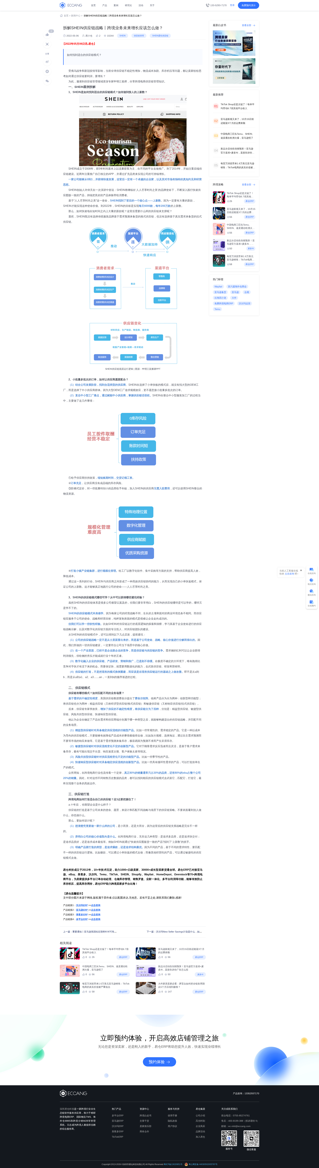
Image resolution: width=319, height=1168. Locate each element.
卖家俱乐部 (145, 1126)
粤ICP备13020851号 (173, 1164)
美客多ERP (117, 1131)
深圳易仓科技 (67, 1109)
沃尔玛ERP (117, 1126)
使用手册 (172, 1115)
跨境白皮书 (145, 1115)
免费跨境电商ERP (223, 303)
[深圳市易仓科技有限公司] (71, 5)
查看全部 (247, 25)
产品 (104, 5)
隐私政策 (172, 1120)
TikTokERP (117, 1136)
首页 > (67, 15)
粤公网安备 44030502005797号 (203, 1164)
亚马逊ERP (117, 1120)
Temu (217, 309)
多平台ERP (117, 1115)
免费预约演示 (249, 5)
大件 (234, 297)
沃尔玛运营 (244, 303)
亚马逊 (235, 292)
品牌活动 (200, 1131)
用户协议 (172, 1126)
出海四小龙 (220, 297)
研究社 (128, 5)
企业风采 (200, 1126)
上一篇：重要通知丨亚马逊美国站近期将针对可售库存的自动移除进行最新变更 (104, 931)
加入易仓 (200, 1136)
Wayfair (218, 286)
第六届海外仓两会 (237, 286)
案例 (116, 5)
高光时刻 (200, 1120)
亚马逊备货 (220, 292)
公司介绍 (200, 1115)
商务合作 (144, 1131)
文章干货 (144, 1120)
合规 (246, 292)
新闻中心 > (76, 15)
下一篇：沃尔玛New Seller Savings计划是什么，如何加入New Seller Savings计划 (189, 931)
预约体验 (157, 1062)
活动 (141, 5)
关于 (152, 5)
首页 (93, 5)
